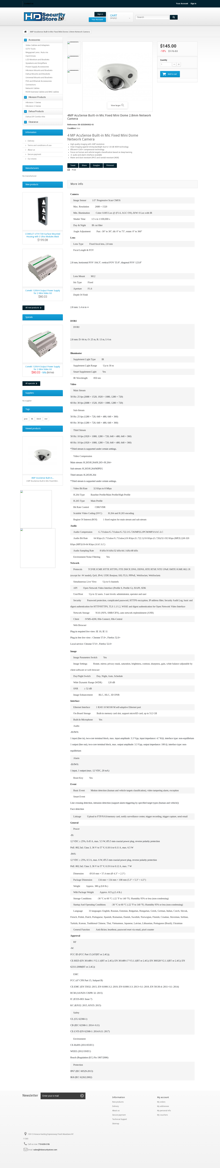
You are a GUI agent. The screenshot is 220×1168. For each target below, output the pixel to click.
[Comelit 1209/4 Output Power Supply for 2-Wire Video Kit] (43, 268)
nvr (46, 419)
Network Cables (32, 88)
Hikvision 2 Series (33, 106)
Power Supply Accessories (37, 67)
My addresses (163, 1106)
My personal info (164, 1111)
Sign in (193, 4)
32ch (39, 419)
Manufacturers (32, 168)
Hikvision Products (37, 97)
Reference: (72, 125)
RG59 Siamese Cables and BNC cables (42, 92)
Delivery (30, 141)
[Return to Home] (25, 32)
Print (74, 170)
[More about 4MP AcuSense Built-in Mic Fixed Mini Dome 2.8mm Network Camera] (43, 455)
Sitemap (115, 1124)
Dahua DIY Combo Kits (35, 117)
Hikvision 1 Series (33, 102)
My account (163, 1097)
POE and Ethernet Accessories (39, 81)
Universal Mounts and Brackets (39, 77)
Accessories (34, 40)
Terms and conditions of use (39, 145)
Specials (29, 317)
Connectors (31, 85)
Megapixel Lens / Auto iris (37, 52)
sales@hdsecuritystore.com (45, 1150)
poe (26, 419)
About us (31, 150)
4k (32, 419)
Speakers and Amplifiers (36, 63)
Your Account (182, 4)
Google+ (96, 165)
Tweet (72, 165)
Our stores (32, 159)
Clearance (33, 122)
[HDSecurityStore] (50, 16)
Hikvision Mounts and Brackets (39, 70)
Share (84, 165)
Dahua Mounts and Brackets (38, 74)
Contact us (28, 4)
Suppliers (29, 393)
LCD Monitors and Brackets (37, 59)
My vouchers (162, 1115)
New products (31, 184)
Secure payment (34, 154)
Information (30, 132)
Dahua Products (36, 111)
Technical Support (119, 1119)
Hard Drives (31, 56)
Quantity (163, 60)
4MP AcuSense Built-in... (42, 478)
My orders (161, 1102)
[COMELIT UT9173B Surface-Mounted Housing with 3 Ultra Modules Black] (43, 211)
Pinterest (110, 165)
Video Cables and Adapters (37, 45)
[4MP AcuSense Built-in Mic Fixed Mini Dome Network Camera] (74, 48)
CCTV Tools (30, 49)
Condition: (71, 128)
